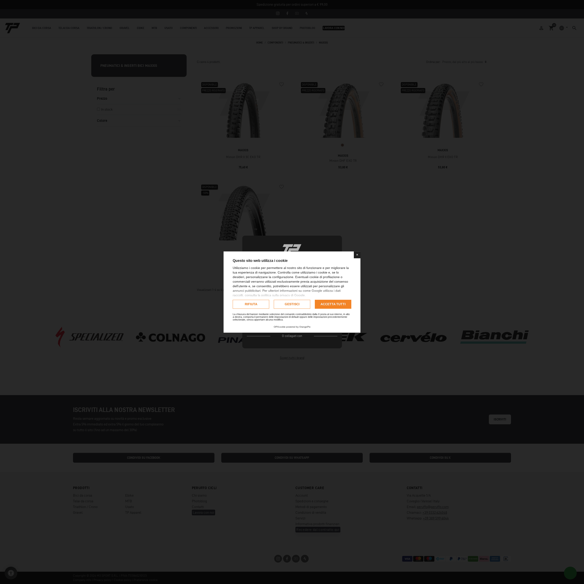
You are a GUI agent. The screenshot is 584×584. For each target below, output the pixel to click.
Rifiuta (251, 304)
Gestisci (292, 304)
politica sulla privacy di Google (283, 295)
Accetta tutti (333, 304)
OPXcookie (280, 327)
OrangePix (304, 327)
